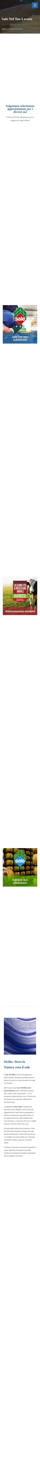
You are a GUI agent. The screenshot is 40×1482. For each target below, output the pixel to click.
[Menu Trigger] (35, 5)
